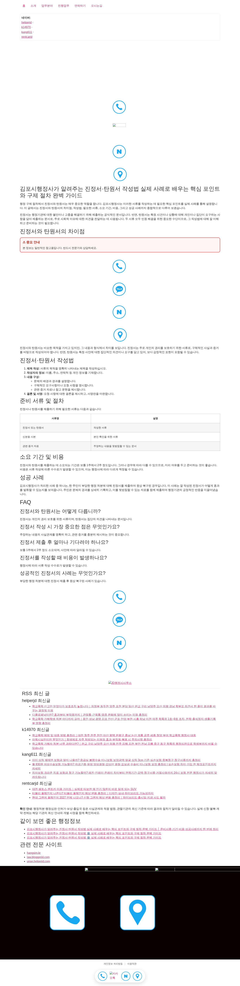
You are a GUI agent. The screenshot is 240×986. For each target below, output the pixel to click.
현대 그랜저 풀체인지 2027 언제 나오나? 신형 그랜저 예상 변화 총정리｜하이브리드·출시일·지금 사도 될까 (99, 797)
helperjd (26, 22)
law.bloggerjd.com (38, 857)
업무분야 (47, 5)
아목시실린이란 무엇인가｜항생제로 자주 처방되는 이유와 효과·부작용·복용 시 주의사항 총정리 (92, 739)
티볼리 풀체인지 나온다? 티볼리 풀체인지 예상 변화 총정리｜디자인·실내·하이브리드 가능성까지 (93, 793)
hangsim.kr (34, 852)
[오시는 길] (137, 976)
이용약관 (132, 963)
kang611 (26, 32)
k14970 (26, 27)
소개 (33, 5)
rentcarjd (26, 36)
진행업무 (63, 5)
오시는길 (96, 5)
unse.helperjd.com (38, 861)
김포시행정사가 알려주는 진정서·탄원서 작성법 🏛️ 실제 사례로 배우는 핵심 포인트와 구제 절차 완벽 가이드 (94, 833)
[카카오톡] (114, 976)
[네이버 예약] (125, 976)
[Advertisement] (120, 68)
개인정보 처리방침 (113, 963)
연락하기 (80, 5)
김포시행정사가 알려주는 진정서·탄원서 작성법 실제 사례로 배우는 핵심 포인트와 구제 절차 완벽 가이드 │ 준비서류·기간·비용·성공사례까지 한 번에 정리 (122, 829)
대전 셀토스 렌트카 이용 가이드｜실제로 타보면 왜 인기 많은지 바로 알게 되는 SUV (84, 789)
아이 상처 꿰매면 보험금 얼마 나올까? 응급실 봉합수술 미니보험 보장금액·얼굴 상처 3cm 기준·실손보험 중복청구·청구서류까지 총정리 (116, 760)
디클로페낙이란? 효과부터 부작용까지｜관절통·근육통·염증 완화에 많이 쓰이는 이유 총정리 (89, 714)
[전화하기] (102, 976)
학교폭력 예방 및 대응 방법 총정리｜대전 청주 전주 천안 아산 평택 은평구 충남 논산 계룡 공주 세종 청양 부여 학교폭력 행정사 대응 (114, 735)
